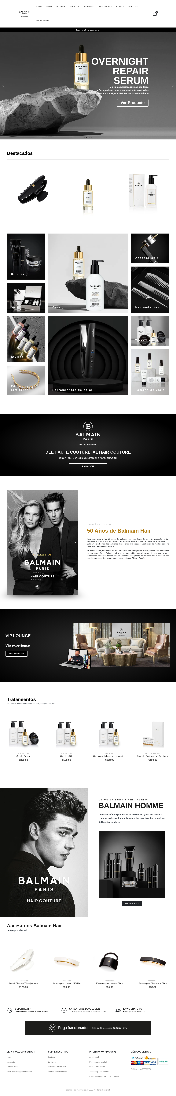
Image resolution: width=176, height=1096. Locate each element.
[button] (3, 86)
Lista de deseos (13, 1067)
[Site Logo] (24, 14)
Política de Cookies (97, 1067)
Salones (120, 7)
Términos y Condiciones (99, 1072)
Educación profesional (57, 1067)
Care (33, 187)
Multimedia (75, 7)
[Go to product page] (23, 734)
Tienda (49, 7)
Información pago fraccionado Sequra (104, 1076)
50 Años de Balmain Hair (119, 531)
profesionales (105, 7)
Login (9, 1057)
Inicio (39, 7)
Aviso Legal (94, 1057)
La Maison (61, 7)
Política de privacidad (98, 1062)
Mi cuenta (11, 1062)
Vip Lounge (89, 7)
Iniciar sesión (42, 20)
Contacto (133, 7)
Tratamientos (23, 754)
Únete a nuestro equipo (57, 1072)
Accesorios (143, 187)
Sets (147, 754)
